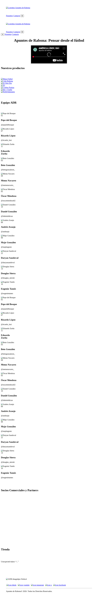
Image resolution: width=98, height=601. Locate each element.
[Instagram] (37, 585)
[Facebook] (59, 585)
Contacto (16, 16)
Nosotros (9, 16)
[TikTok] (11, 585)
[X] (48, 585)
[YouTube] (24, 585)
